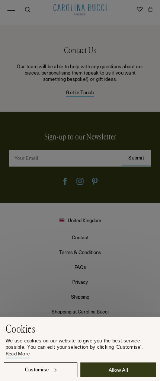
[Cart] (150, 9)
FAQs (80, 266)
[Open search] (27, 9)
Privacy (80, 281)
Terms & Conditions (80, 252)
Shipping (80, 296)
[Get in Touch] (80, 68)
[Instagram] (80, 181)
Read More (18, 354)
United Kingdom (84, 220)
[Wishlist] (139, 9)
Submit (136, 157)
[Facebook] (65, 181)
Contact (80, 237)
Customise (37, 369)
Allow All (118, 369)
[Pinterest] (94, 181)
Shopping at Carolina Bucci (80, 311)
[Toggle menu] (11, 9)
